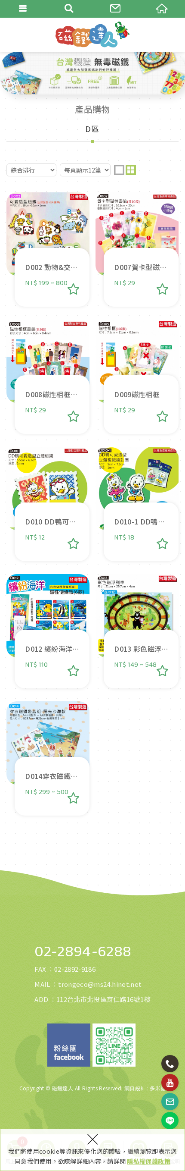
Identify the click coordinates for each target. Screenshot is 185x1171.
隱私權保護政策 (148, 1161)
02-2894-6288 (82, 952)
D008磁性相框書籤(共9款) (47, 377)
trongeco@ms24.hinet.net (100, 984)
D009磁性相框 (137, 377)
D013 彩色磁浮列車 (137, 631)
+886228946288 (170, 1063)
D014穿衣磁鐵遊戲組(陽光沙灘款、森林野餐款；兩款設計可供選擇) (47, 758)
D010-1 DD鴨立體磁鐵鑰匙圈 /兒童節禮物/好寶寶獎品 (137, 504)
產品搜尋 (69, 8)
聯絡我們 (115, 8)
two (131, 170)
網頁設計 (134, 1088)
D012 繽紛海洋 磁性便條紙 (47, 631)
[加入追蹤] (73, 289)
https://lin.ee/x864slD (170, 1120)
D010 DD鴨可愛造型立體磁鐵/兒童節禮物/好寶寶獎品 (47, 504)
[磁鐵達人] (93, 34)
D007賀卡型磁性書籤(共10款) (137, 249)
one (119, 170)
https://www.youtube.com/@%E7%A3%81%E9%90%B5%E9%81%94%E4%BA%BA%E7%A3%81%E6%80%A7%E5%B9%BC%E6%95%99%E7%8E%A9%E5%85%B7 (170, 1082)
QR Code (114, 1045)
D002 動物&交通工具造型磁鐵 (47, 249)
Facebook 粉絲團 (68, 1045)
